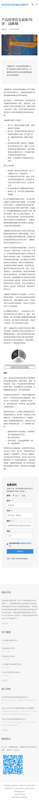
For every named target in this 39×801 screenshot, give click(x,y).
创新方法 (4, 29)
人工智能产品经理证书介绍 (12, 664)
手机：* (10, 511)
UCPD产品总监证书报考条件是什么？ (16, 697)
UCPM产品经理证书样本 (11, 672)
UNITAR (22, 794)
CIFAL (16, 794)
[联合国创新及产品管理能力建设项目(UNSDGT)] (15, 5)
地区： (9, 531)
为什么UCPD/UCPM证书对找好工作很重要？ (18, 708)
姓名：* (10, 501)
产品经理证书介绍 (8, 648)
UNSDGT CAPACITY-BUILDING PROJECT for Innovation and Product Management (20, 788)
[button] (32, 4)
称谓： (9, 495)
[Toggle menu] (36, 4)
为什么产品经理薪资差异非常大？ (14, 719)
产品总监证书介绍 (8, 656)
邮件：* (10, 521)
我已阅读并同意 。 (20, 544)
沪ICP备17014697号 (19, 797)
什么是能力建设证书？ (10, 640)
